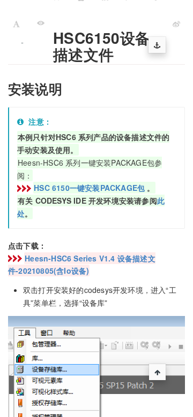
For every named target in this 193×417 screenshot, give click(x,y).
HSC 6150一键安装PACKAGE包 (89, 187)
